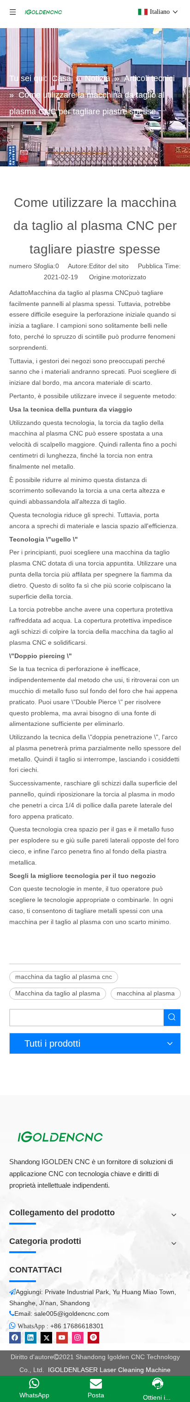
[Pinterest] (93, 1337)
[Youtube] (62, 1337)
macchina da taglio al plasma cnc (63, 976)
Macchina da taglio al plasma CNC (78, 292)
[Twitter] (46, 1337)
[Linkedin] (30, 1337)
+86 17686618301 (77, 1326)
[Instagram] (77, 1337)
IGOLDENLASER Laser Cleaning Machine (109, 1369)
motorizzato (129, 277)
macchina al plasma (146, 993)
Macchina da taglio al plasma (57, 993)
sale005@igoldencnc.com (71, 1313)
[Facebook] (15, 1337)
